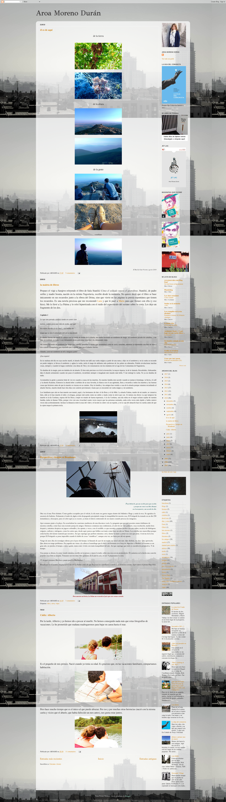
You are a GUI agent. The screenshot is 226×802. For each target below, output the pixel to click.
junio (168, 437)
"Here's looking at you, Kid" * (178, 663)
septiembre (170, 411)
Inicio (101, 758)
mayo (168, 440)
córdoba (164, 515)
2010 (166, 398)
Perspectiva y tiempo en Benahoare (58, 457)
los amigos (165, 539)
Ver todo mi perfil (168, 59)
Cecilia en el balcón (171, 350)
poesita (164, 563)
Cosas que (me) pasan (172, 358)
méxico (164, 548)
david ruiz (165, 518)
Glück (164, 527)
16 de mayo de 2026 (170, 325)
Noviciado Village (178, 773)
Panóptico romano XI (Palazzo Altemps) (174, 316)
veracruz (164, 584)
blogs (163, 506)
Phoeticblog (168, 290)
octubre (169, 408)
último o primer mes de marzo (178, 738)
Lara (99, 300)
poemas (164, 560)
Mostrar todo (182, 365)
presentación (166, 569)
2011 (166, 394)
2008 (166, 462)
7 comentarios (70, 601)
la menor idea (169, 323)
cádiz (163, 512)
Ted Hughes (166, 578)
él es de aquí (46, 30)
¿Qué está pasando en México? (179, 644)
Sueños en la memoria (172, 303)
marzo (168, 447)
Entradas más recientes (51, 758)
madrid (164, 542)
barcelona (165, 503)
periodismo (165, 557)
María (121, 300)
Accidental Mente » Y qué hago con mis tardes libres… (174, 332)
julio (168, 434)
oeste (163, 554)
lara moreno (166, 530)
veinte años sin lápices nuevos (172, 581)
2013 (166, 388)
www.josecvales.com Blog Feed (173, 281)
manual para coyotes (168, 545)
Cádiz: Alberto (47, 615)
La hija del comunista (179, 722)
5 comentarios (70, 273)
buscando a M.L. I (178, 626)
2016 (166, 377)
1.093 (166, 305)
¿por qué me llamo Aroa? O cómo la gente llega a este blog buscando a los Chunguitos (178, 685)
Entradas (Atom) (55, 764)
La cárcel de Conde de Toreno (178, 608)
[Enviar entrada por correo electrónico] (78, 273)
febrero (169, 451)
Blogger (127, 796)
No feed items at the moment (173, 284)
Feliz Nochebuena (170, 345)
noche (164, 551)
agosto (168, 414)
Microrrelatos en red (171, 353)
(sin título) (175, 705)
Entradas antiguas (148, 758)
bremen (164, 509)
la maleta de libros (49, 284)
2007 (166, 465)
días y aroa (51, 603)
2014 (166, 384)
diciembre (170, 401)
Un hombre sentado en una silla (174, 342)
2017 (166, 374)
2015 (166, 381)
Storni (164, 572)
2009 (166, 458)
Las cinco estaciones (171, 295)
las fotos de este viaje (169, 472)
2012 (166, 391)
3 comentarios (70, 445)
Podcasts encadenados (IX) (173, 360)
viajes (57, 603)
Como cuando (168, 297)
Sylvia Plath (166, 575)
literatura (165, 536)
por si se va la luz (168, 566)
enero (168, 454)
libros (164, 533)
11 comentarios (70, 751)
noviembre (170, 404)
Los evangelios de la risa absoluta (173, 312)
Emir (163, 524)
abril (168, 444)
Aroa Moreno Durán (68, 13)
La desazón (168, 335)
